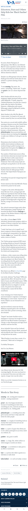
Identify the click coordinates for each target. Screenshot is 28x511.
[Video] (10, 509)
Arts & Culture (6, 6)
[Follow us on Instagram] (13, 494)
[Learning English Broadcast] (17, 509)
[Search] (23, 509)
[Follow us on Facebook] (2, 494)
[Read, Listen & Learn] (4, 509)
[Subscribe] (24, 494)
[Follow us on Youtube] (9, 494)
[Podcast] (20, 494)
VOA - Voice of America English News (14, 48)
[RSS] (16, 494)
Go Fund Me (18, 271)
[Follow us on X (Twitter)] (6, 494)
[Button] (24, 22)
